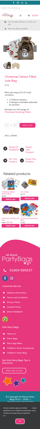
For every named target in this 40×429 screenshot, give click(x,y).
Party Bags (12, 338)
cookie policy (34, 409)
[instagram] (18, 3)
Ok (20, 421)
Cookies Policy (14, 307)
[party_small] (7, 12)
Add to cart (27, 125)
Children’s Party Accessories (20, 348)
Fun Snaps (25, 192)
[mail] (22, 3)
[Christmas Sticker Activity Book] (10, 183)
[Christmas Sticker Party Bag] (29, 209)
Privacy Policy (13, 302)
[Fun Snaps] (29, 183)
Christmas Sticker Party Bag (29, 219)
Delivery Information (16, 293)
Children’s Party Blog (17, 353)
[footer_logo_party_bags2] (17, 255)
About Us (11, 334)
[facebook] (14, 3)
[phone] (26, 3)
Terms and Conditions (17, 297)
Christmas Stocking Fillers (18, 112)
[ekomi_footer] (5, 317)
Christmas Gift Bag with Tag (10, 219)
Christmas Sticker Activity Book (8, 193)
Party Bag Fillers (14, 343)
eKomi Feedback (15, 312)
